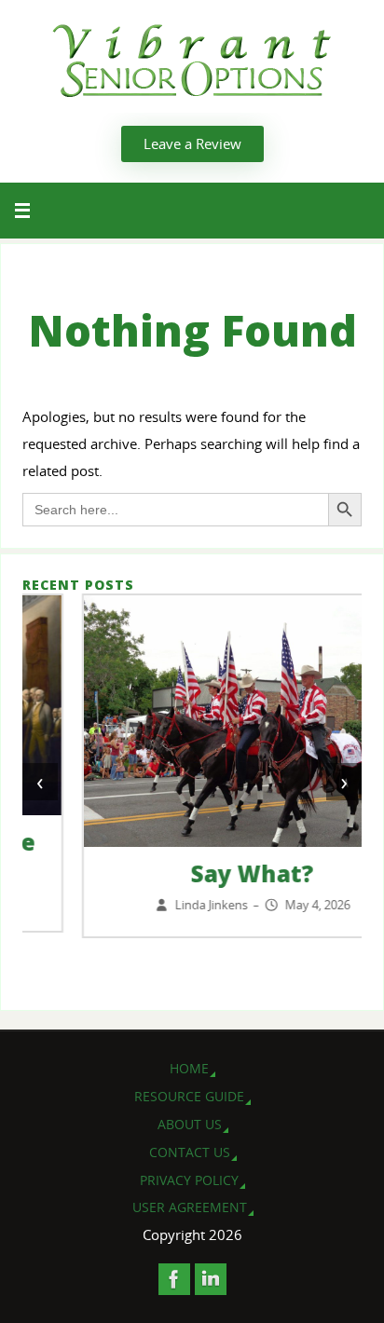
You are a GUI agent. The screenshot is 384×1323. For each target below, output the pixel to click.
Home (189, 1068)
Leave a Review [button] (192, 143)
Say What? (192, 873)
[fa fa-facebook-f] (174, 1279)
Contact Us (189, 1152)
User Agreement (189, 1207)
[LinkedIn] (210, 1279)
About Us (190, 1124)
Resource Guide (189, 1096)
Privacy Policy (189, 1180)
